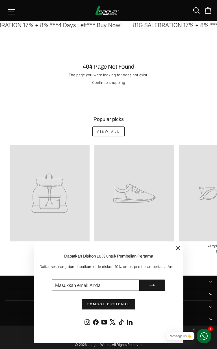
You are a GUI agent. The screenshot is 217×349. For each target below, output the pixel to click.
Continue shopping (108, 82)
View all (108, 131)
